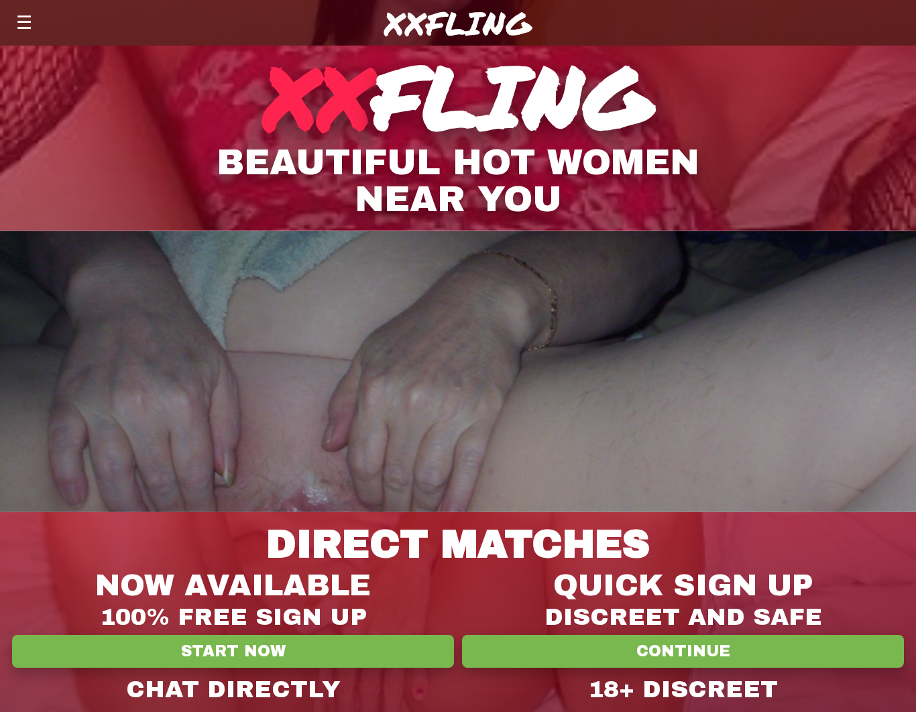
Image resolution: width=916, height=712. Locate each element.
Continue (683, 651)
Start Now (233, 651)
